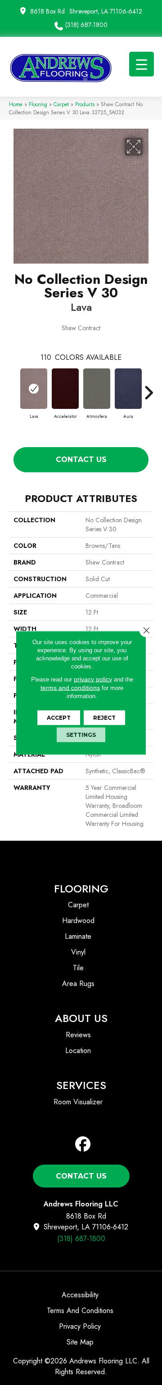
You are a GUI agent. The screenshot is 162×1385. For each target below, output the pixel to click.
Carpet (61, 104)
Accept (59, 717)
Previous (13, 388)
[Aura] (128, 388)
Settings (81, 734)
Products (84, 104)
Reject (104, 717)
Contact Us (81, 459)
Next (148, 388)
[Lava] (34, 388)
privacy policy (93, 678)
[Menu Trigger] (141, 64)
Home (15, 104)
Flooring (38, 104)
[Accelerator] (65, 388)
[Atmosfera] (96, 388)
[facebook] (83, 1145)
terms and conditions (70, 687)
